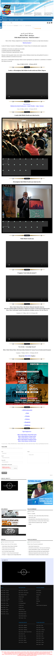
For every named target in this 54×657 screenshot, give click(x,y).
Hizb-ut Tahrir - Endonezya (23, 629)
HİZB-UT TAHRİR (31, 513)
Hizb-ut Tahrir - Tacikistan (23, 642)
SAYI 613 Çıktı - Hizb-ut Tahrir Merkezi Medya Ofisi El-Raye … (39, 515)
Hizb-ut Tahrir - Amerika (5, 592)
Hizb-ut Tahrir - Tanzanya (40, 638)
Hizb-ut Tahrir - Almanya (5, 590)
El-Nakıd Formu (21, 605)
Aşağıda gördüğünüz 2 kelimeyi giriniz (7, 464)
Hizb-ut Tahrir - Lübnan (22, 638)
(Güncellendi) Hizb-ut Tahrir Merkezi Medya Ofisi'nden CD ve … (39, 519)
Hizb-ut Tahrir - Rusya (4, 611)
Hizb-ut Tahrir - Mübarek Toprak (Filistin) (25, 631)
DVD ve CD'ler (38, 592)
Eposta (28, 25)
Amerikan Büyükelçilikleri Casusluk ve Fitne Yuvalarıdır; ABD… (39, 549)
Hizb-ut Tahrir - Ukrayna (5, 613)
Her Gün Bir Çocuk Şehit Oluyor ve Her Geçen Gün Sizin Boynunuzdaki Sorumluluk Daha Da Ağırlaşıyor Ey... (18, 13)
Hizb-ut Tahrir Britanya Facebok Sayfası (27, 436)
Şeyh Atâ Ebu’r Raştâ (32, 517)
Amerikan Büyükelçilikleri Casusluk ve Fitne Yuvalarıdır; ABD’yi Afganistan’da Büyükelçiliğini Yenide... (48, 13)
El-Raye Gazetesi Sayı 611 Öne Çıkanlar (8, 549)
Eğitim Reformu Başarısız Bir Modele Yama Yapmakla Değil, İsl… (39, 551)
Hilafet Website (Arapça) (22, 611)
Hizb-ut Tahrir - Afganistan (23, 625)
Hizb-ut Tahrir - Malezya (22, 640)
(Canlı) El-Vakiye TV (5, 478)
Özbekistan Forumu (22, 609)
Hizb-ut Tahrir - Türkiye (40, 642)
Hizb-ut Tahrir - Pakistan (40, 631)
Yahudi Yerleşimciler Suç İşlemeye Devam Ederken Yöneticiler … (39, 554)
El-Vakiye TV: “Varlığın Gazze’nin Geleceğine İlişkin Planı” (11, 554)
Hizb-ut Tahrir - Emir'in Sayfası (23, 592)
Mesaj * (29, 451)
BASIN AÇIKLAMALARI (32, 539)
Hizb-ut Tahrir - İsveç (4, 607)
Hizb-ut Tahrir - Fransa (4, 600)
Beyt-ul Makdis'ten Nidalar (23, 594)
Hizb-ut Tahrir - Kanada (4, 609)
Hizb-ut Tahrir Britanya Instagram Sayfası (27, 439)
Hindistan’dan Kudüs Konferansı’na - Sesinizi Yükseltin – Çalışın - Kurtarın (27, 106)
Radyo (37, 603)
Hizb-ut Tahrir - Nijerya (40, 627)
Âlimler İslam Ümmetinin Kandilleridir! (35, 544)
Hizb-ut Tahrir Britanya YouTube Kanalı (27, 441)
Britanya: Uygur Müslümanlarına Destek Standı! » (42, 443)
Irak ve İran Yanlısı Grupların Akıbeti (8, 551)
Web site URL (3, 460)
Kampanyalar (38, 594)
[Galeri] (51, 23)
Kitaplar (30, 524)
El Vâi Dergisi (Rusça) (22, 603)
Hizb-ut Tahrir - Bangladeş (23, 627)
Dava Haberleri (38, 590)
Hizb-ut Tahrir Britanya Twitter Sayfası (27, 437)
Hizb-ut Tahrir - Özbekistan (40, 629)
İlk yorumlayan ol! (16, 25)
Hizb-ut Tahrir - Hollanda (5, 605)
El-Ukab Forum (21, 607)
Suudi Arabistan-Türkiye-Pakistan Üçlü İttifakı (9, 546)
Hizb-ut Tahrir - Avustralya (5, 594)
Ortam (30, 25)
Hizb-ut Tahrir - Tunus (39, 640)
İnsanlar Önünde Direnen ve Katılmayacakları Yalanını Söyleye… (39, 520)
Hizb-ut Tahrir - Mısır (39, 625)
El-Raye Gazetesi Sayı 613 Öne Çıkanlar (9, 544)
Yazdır (26, 25)
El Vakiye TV (5, 560)
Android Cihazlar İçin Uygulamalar (41, 605)
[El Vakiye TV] (49, 23)
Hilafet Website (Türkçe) (22, 613)
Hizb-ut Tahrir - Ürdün (39, 644)
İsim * (2, 451)
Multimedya (38, 601)
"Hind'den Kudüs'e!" (27, 42)
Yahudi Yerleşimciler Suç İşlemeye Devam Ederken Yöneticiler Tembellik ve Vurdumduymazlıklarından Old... (38, 14)
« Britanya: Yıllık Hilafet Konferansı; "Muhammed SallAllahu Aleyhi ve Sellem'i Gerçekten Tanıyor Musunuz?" (22, 443)
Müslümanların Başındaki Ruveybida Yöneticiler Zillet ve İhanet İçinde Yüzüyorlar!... (28, 13)
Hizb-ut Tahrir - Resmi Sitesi (23, 590)
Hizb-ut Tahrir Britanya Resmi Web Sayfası (27, 434)
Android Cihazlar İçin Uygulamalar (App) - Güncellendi (38, 522)
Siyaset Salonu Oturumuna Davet (34, 546)
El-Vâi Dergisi (21, 601)
